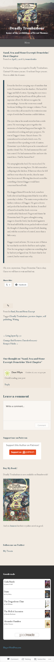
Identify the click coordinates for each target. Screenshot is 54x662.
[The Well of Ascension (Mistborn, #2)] (47, 617)
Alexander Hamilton (12, 621)
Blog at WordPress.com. (12, 647)
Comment (42, 425)
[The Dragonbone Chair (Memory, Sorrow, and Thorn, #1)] (47, 607)
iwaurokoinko (31, 59)
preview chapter (35, 316)
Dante (6, 591)
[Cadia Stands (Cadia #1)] (47, 587)
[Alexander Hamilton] (47, 627)
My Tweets (8, 551)
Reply (7, 384)
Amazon (13, 526)
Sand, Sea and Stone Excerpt (23, 311)
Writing (16, 319)
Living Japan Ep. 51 (13, 335)
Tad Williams (9, 604)
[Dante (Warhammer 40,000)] (47, 597)
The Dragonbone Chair (14, 601)
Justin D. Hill (9, 584)
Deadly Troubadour (27, 28)
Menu (27, 42)
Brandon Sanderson (10, 614)
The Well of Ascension (13, 611)
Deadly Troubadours (19, 316)
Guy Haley (9, 594)
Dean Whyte (17, 372)
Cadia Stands (9, 581)
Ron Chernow (9, 624)
